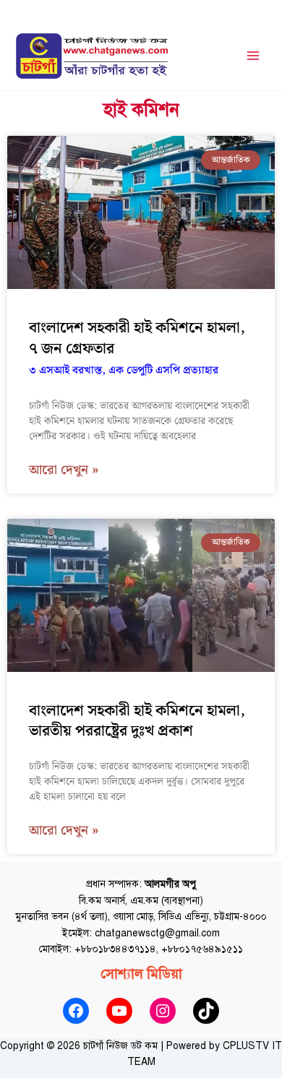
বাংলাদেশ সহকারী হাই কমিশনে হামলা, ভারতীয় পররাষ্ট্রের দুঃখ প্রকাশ (137, 721)
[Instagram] (163, 1011)
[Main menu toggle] (253, 56)
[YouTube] (119, 1011)
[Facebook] (76, 1011)
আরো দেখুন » (64, 470)
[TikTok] (206, 1011)
